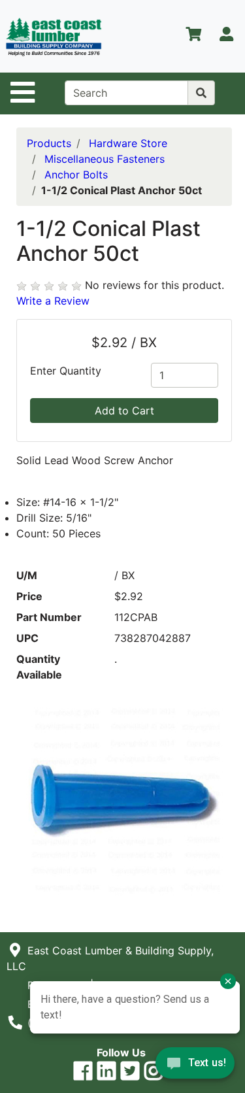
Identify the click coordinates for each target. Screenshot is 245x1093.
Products (49, 143)
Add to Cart (124, 410)
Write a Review (53, 300)
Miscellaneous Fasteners (104, 158)
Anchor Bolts (76, 174)
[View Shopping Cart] (193, 36)
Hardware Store (128, 143)
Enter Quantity (65, 370)
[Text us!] (195, 1066)
